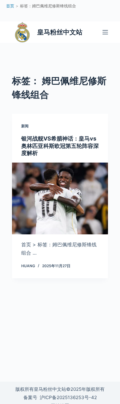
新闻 (25, 126)
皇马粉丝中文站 (59, 32)
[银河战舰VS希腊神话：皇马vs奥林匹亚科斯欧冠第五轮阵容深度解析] (60, 198)
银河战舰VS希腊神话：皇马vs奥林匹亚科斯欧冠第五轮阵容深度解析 (60, 145)
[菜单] (105, 32)
